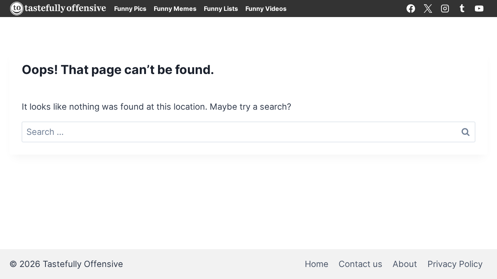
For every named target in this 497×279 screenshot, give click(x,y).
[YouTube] (479, 8)
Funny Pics (130, 8)
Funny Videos (266, 8)
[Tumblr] (462, 8)
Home (316, 264)
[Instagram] (445, 8)
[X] (427, 8)
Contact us (360, 264)
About (405, 264)
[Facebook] (410, 8)
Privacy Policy (455, 264)
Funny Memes (175, 8)
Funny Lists (221, 8)
